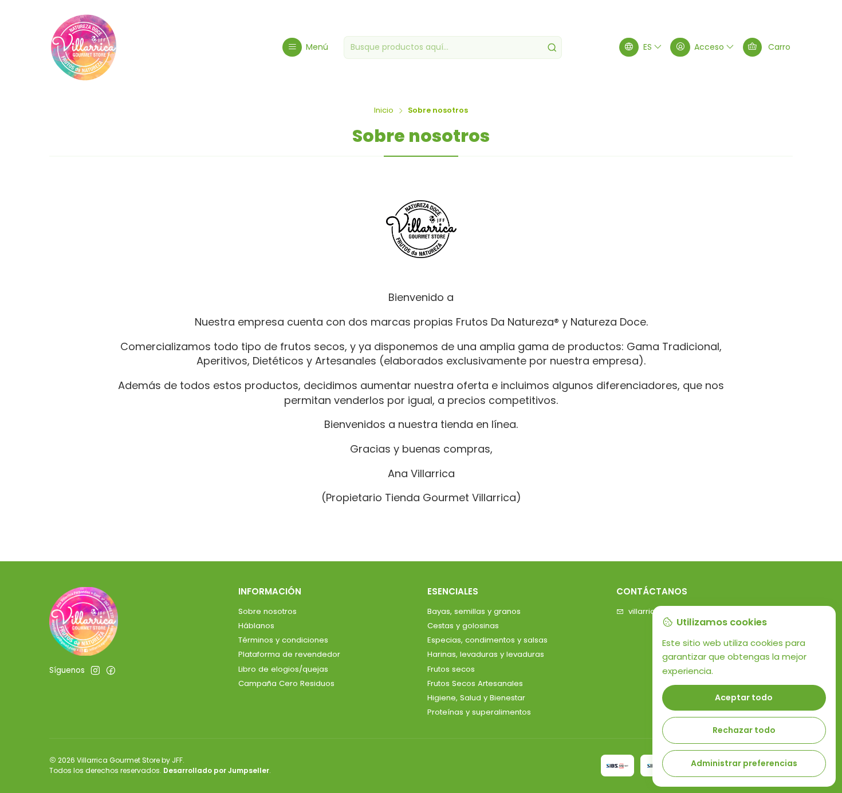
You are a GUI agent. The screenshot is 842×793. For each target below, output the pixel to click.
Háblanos (256, 625)
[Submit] (552, 47)
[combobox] (453, 47)
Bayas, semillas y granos (474, 611)
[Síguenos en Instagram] (95, 670)
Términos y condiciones (283, 640)
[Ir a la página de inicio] (83, 47)
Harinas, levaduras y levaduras (485, 654)
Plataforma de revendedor (289, 654)
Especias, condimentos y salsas (487, 640)
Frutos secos (451, 669)
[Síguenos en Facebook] (110, 670)
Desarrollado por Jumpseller (216, 770)
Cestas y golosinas (463, 625)
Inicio (384, 110)
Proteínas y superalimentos (479, 712)
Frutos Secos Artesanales (475, 683)
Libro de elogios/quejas (283, 669)
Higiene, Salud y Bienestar (476, 697)
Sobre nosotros (267, 611)
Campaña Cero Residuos (286, 683)
